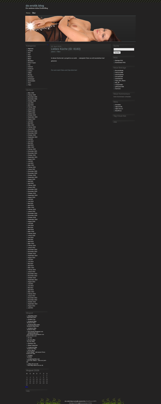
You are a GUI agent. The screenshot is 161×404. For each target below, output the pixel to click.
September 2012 (32, 304)
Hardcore (30, 68)
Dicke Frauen (32, 62)
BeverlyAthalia (119, 70)
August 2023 (31, 119)
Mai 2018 (30, 227)
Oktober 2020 (32, 175)
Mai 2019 (30, 203)
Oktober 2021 (32, 155)
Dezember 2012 (32, 297)
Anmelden (118, 104)
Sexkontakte (31, 81)
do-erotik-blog (35, 5)
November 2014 (32, 251)
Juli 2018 (30, 223)
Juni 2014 (30, 261)
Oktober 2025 (32, 101)
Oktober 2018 (32, 217)
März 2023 (31, 125)
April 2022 (31, 145)
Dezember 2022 (32, 131)
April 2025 (31, 105)
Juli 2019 (30, 199)
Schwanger (31, 79)
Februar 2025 (32, 107)
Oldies (30, 72)
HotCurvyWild (119, 72)
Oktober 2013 (32, 277)
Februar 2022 (32, 149)
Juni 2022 (30, 141)
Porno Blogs (31, 350)
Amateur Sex (31, 319)
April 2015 (31, 241)
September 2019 (32, 195)
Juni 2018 (30, 225)
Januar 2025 (31, 109)
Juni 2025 (30, 103)
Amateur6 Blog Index (34, 324)
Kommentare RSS (120, 62)
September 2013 (32, 279)
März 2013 (31, 291)
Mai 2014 (30, 263)
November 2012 (32, 299)
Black (29, 58)
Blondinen (30, 60)
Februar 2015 (32, 245)
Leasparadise (119, 84)
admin (53, 52)
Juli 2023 (30, 121)
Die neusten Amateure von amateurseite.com (35, 332)
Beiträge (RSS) (73, 403)
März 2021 (31, 165)
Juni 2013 (30, 285)
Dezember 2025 (32, 97)
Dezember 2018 (32, 213)
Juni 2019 (30, 201)
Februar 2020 (32, 185)
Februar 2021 (32, 167)
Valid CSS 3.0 (119, 108)
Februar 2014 (32, 269)
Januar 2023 (31, 129)
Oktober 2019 (32, 193)
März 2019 (31, 207)
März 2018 (31, 231)
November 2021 (32, 153)
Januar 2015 (31, 247)
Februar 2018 (32, 233)
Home (28, 13)
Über (34, 13)
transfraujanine (119, 74)
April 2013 (31, 289)
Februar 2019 (32, 209)
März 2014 (31, 267)
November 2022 (32, 133)
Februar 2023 (32, 127)
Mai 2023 (30, 123)
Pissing (30, 75)
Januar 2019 (31, 211)
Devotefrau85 (119, 76)
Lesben (30, 70)
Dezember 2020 (32, 171)
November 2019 (32, 191)
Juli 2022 (30, 139)
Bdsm (29, 56)
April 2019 (31, 205)
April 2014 (31, 265)
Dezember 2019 (32, 189)
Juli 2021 (30, 161)
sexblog (30, 355)
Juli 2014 (30, 259)
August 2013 (31, 281)
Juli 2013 (30, 283)
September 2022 (32, 137)
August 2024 (31, 111)
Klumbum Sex (32, 343)
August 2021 (31, 159)
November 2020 (32, 173)
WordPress (118, 110)
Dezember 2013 (32, 273)
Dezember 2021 (32, 151)
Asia (29, 54)
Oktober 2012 (32, 301)
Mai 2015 (30, 239)
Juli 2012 (30, 308)
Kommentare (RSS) (86, 403)
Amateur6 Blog (32, 321)
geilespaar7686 (119, 86)
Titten (58, 52)
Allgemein (30, 48)
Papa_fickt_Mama (120, 80)
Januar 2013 (31, 295)
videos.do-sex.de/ (33, 364)
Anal (29, 52)
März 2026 (31, 93)
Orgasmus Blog (32, 347)
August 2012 (31, 306)
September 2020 (32, 177)
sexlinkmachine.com (34, 359)
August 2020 (31, 179)
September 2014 (32, 255)
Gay (29, 64)
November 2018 (32, 215)
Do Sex (30, 338)
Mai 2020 (30, 181)
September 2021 (32, 157)
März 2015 (31, 243)
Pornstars (31, 77)
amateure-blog (32, 328)
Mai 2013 (30, 287)
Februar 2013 (32, 293)
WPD (94, 401)
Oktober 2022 (32, 135)
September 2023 (32, 117)
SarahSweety (119, 78)
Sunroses (118, 88)
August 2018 (31, 221)
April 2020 (31, 183)
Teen (29, 83)
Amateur (30, 50)
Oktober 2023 (32, 115)
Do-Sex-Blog (31, 340)
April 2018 (31, 229)
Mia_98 (117, 82)
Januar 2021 (31, 169)
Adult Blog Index (32, 316)
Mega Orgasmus (33, 345)
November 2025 (32, 99)
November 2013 (32, 275)
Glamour (30, 66)
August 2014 (31, 257)
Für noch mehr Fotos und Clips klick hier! (64, 70)
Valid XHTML (118, 106)
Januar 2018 (31, 235)
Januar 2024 (31, 113)
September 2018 (32, 219)
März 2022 (31, 147)
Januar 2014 (31, 271)
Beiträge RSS (119, 60)
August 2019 (31, 197)
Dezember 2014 (32, 249)
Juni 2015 (30, 237)
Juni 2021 (30, 163)
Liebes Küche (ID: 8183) (65, 48)
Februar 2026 (32, 95)
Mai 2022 (30, 143)
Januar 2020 (31, 187)
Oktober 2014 (32, 253)
